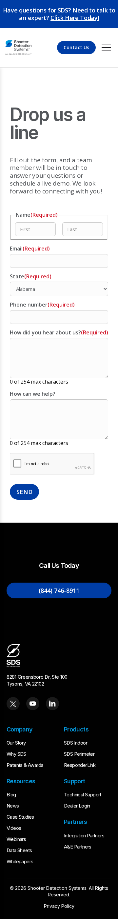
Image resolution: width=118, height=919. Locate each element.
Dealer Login (77, 806)
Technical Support (82, 794)
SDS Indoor (75, 743)
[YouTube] (32, 703)
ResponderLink (79, 765)
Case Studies (20, 817)
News (13, 806)
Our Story (16, 743)
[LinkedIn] (52, 703)
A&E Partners (77, 847)
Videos (14, 828)
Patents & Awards (25, 765)
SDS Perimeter (79, 754)
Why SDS (16, 754)
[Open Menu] (106, 47)
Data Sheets (19, 850)
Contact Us (76, 47)
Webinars (16, 839)
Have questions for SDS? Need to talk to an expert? (59, 14)
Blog (11, 794)
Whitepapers (20, 861)
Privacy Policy (59, 906)
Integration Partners (84, 835)
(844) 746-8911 (59, 590)
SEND (24, 492)
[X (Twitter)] (13, 703)
